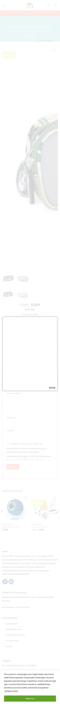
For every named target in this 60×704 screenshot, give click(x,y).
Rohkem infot (11, 691)
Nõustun (30, 698)
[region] (30, 687)
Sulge (52, 387)
